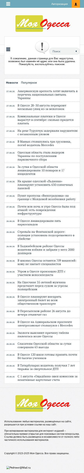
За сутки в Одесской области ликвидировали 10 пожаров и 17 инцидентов (41, 170)
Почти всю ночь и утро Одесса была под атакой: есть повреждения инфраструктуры (46, 210)
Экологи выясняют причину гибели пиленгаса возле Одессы (43, 334)
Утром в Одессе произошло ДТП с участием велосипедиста (41, 273)
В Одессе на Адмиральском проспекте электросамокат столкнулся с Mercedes (45, 323)
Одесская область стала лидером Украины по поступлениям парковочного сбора (41, 156)
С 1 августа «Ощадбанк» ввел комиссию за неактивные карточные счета (48, 377)
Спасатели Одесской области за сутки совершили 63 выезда (44, 345)
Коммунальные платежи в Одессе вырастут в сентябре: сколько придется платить (46, 119)
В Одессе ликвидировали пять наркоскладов (39, 222)
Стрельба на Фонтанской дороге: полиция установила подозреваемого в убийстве (46, 235)
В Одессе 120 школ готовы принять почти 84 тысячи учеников (47, 356)
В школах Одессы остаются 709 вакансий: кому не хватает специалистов (47, 262)
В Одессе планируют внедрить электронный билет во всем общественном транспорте (39, 300)
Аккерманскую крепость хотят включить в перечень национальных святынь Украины (48, 94)
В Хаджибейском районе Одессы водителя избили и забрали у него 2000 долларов (46, 249)
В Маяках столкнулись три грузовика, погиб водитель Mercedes (44, 143)
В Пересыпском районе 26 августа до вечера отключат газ (44, 312)
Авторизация (59, 3)
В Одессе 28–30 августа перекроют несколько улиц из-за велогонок (42, 107)
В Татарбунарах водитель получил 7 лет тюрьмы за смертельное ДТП (46, 367)
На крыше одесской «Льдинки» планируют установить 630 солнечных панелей (45, 184)
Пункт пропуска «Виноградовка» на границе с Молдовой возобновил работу (47, 197)
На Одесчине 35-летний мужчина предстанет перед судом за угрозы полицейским (43, 285)
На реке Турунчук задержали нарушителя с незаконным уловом (48, 132)
